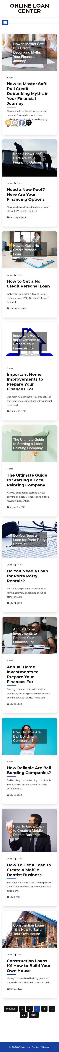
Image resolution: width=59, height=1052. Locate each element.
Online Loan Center (29, 8)
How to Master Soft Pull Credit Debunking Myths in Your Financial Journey (28, 93)
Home (10, 77)
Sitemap (45, 1047)
